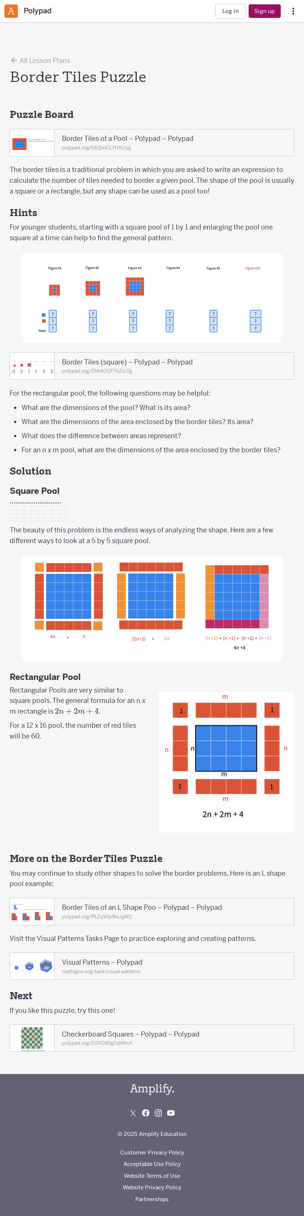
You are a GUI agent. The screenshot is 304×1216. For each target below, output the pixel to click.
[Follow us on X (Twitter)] (133, 1113)
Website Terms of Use (152, 1175)
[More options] (293, 11)
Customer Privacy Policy (152, 1152)
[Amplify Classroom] (11, 11)
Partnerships (152, 1199)
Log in (230, 10)
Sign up (264, 10)
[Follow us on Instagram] (158, 1113)
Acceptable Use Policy (152, 1163)
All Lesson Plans (44, 60)
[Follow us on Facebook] (145, 1113)
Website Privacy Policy (152, 1187)
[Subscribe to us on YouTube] (171, 1113)
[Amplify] (152, 1089)
